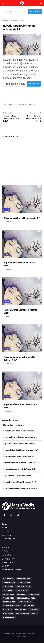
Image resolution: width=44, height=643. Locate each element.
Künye (4, 527)
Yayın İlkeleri (7, 535)
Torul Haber (8, 613)
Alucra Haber (8, 579)
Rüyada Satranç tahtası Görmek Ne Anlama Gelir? (21, 488)
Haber (7, 210)
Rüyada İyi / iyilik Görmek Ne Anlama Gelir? (18, 431)
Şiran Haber (34, 610)
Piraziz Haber (8, 598)
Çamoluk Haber (9, 582)
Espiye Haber (8, 590)
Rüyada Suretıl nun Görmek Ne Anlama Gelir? (19, 469)
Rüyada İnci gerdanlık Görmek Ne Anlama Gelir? (20, 463)
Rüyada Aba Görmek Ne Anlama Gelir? (22, 218)
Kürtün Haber (20, 610)
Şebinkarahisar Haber (26, 598)
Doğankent (6, 551)
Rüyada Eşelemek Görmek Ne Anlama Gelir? (19, 456)
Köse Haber (7, 610)
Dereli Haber (8, 586)
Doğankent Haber (23, 586)
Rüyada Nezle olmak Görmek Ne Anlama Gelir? (20, 444)
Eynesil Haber (21, 590)
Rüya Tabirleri (18, 21)
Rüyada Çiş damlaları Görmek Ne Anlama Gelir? (20, 450)
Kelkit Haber (29, 606)
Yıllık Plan (6, 547)
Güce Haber (21, 594)
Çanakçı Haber (24, 582)
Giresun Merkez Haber (12, 606)
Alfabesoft (29, 633)
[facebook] (4, 515)
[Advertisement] (22, 160)
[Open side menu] (3, 3)
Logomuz (5, 531)
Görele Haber (8, 594)
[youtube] (11, 515)
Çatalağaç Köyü (8, 559)
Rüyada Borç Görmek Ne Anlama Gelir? (17, 475)
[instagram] (18, 515)
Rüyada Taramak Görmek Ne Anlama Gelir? (33, 118)
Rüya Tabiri (6, 555)
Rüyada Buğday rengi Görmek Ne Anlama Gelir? (20, 437)
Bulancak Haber (23, 579)
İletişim (5, 524)
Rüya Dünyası (7, 562)
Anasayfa (6, 21)
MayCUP (5, 566)
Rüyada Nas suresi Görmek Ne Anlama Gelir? (19, 482)
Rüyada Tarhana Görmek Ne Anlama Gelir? (11, 118)
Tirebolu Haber (9, 602)
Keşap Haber (34, 594)
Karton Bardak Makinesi (11, 570)
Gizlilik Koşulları (8, 539)
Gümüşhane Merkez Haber (26, 613)
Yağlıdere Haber (25, 602)
